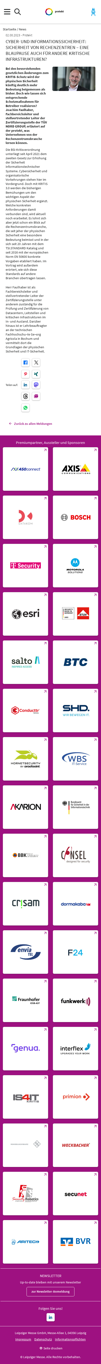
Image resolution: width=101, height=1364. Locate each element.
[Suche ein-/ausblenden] (17, 12)
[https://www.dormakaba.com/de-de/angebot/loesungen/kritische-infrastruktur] (75, 903)
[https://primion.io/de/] (75, 1096)
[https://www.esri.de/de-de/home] (25, 613)
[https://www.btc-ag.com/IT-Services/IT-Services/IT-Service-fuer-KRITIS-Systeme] (75, 662)
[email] (36, 396)
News (22, 29)
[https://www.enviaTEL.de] (25, 952)
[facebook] (25, 362)
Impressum (23, 1339)
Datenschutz (43, 1339)
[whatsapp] (25, 408)
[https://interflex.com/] (75, 1048)
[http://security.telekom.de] (25, 565)
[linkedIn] (25, 385)
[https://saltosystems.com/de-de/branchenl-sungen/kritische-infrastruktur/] (25, 662)
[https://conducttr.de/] (25, 710)
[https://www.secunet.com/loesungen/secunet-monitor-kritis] (75, 1193)
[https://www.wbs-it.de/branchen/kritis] (75, 758)
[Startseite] (55, 12)
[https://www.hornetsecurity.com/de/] (25, 758)
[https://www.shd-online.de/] (75, 710)
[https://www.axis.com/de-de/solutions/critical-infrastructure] (75, 469)
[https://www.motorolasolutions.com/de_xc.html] (75, 565)
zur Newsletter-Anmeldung (50, 1291)
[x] (36, 362)
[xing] (36, 374)
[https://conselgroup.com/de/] (75, 855)
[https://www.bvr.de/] (75, 1241)
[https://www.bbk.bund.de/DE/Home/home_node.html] (25, 855)
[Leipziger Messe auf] (51, 1317)
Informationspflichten (70, 1339)
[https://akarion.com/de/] (25, 807)
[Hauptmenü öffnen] (7, 12)
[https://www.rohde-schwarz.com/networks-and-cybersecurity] (25, 1145)
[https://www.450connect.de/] (25, 469)
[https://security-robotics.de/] (25, 1193)
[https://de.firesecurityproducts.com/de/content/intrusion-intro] (25, 1241)
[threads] (25, 396)
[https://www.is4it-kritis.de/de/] (25, 1096)
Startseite (9, 29)
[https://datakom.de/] (25, 517)
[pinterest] (25, 374)
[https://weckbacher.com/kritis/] (75, 1145)
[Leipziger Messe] (93, 12)
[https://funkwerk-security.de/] (75, 1000)
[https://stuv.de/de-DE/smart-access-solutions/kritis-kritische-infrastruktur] (75, 613)
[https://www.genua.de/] (25, 1048)
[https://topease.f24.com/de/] (75, 952)
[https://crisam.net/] (25, 903)
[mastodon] (36, 385)
